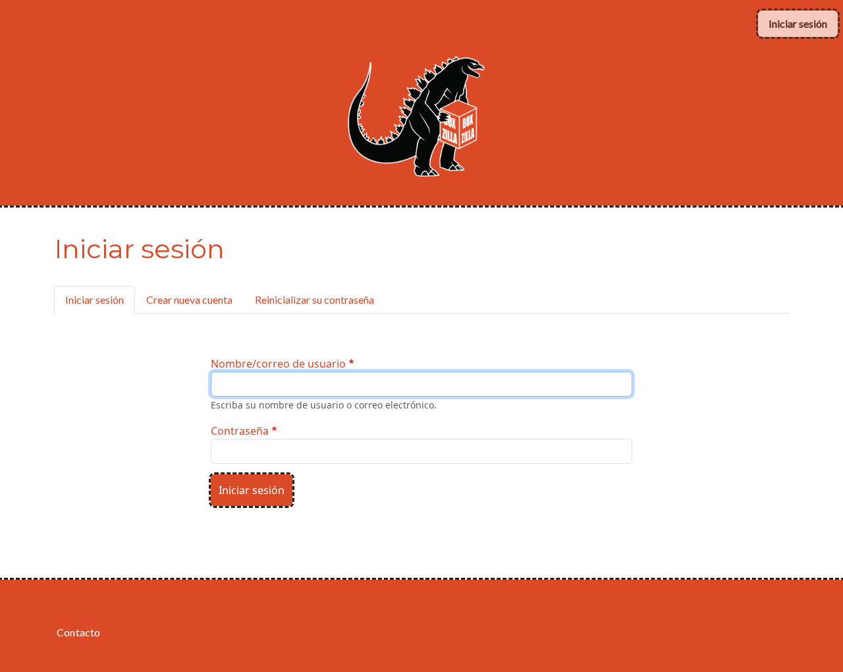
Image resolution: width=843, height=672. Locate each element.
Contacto (79, 632)
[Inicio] (416, 57)
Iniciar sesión (798, 23)
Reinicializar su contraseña (314, 299)
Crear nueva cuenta (189, 299)
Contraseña (240, 431)
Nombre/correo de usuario (278, 363)
